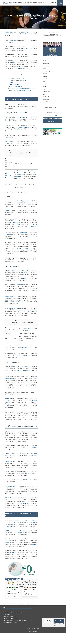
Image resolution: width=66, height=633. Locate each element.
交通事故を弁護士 (25, 271)
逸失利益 (30, 328)
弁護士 (29, 628)
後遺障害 (12, 271)
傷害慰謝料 (28, 366)
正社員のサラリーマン (16, 453)
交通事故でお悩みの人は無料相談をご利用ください (20, 90)
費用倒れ (32, 226)
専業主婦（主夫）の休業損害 (12, 498)
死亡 (28, 204)
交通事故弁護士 (35, 628)
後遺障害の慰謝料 (9, 296)
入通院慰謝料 (26, 370)
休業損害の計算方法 (9, 461)
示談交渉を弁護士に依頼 (24, 127)
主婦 (28, 453)
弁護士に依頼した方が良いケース (16, 78)
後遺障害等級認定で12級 (29, 310)
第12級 (18, 308)
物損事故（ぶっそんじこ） (25, 202)
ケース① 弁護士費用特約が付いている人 (18, 80)
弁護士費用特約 (20, 117)
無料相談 (20, 68)
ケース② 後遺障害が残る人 (15, 84)
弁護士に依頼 (24, 48)
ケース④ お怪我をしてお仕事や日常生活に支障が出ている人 (22, 88)
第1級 (12, 301)
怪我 (21, 201)
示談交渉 (22, 278)
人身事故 (12, 82)
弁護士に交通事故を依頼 (11, 32)
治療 (18, 366)
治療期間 (30, 378)
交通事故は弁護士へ (34, 631)
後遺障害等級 (18, 300)
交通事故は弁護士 (27, 480)
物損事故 (7, 210)
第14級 (17, 301)
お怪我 (12, 62)
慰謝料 (13, 219)
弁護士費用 (23, 32)
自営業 (35, 453)
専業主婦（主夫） (12, 486)
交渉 (21, 143)
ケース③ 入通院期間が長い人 (15, 86)
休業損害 (19, 219)
